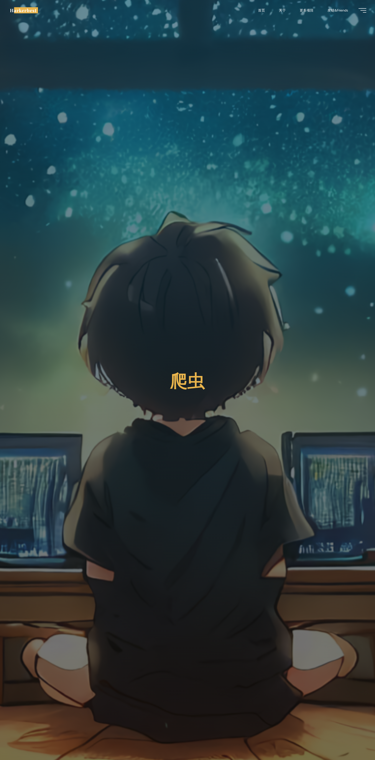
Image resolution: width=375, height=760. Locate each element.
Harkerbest (23, 10)
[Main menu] (362, 10)
